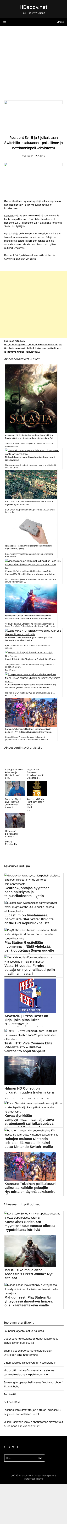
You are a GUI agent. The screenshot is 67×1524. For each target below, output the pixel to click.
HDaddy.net (34, 7)
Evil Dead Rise (12, 1402)
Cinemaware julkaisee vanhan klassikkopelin (30, 1362)
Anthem (9, 836)
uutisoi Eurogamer (14, 247)
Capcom (9, 215)
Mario (30, 807)
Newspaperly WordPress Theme (40, 1477)
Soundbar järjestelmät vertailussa (24, 1331)
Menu (60, 22)
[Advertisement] (33, 61)
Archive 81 (10, 1394)
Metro (8, 841)
